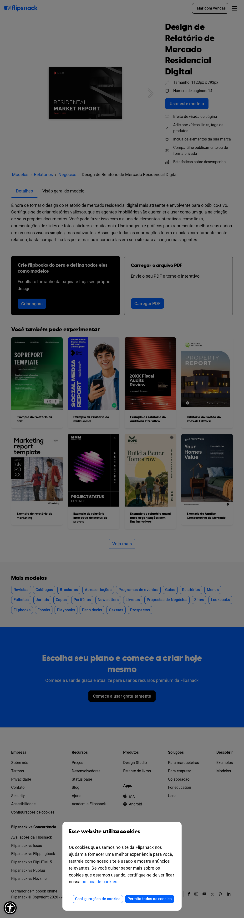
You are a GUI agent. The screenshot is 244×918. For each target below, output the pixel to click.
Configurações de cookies (98, 899)
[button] (10, 907)
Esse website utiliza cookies (104, 831)
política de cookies (99, 881)
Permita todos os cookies (149, 899)
